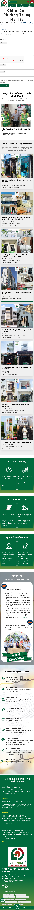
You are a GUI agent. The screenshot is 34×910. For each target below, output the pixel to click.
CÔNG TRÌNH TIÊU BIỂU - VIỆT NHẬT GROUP (17, 144)
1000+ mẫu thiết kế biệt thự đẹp (10, 902)
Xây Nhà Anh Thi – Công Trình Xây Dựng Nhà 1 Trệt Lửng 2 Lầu (16, 330)
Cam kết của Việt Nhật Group (17, 672)
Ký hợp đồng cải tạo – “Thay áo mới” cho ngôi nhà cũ (16, 129)
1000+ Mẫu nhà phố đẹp (8, 899)
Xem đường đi (6, 798)
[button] (32, 1)
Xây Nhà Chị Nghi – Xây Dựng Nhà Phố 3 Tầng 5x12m (17, 442)
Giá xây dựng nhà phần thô (9, 897)
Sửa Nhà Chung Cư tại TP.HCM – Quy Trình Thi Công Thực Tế (16, 293)
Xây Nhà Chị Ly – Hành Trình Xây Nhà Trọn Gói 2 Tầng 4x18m (15, 405)
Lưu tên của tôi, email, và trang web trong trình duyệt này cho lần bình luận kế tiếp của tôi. (16, 81)
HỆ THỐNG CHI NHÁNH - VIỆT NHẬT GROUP (18, 780)
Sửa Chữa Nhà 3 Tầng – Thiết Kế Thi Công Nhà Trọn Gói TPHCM (16, 368)
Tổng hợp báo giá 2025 (20, 899)
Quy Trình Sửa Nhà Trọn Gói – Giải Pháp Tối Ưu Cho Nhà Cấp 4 (16, 180)
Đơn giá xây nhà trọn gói (21, 894)
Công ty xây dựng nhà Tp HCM (24, 902)
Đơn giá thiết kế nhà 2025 (9, 894)
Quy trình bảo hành (17, 537)
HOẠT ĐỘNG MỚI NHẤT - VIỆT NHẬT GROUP (17, 95)
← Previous (3, 29)
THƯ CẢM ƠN (17, 576)
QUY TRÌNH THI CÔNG (17, 499)
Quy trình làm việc (17, 461)
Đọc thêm (25, 617)
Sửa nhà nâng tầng (7, 904)
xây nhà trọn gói (9, 149)
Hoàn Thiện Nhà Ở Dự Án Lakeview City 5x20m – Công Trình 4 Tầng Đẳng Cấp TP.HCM (16, 255)
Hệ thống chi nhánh (13, 2)
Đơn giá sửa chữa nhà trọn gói (22, 897)
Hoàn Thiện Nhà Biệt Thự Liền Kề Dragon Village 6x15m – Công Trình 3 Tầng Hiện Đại (16, 218)
